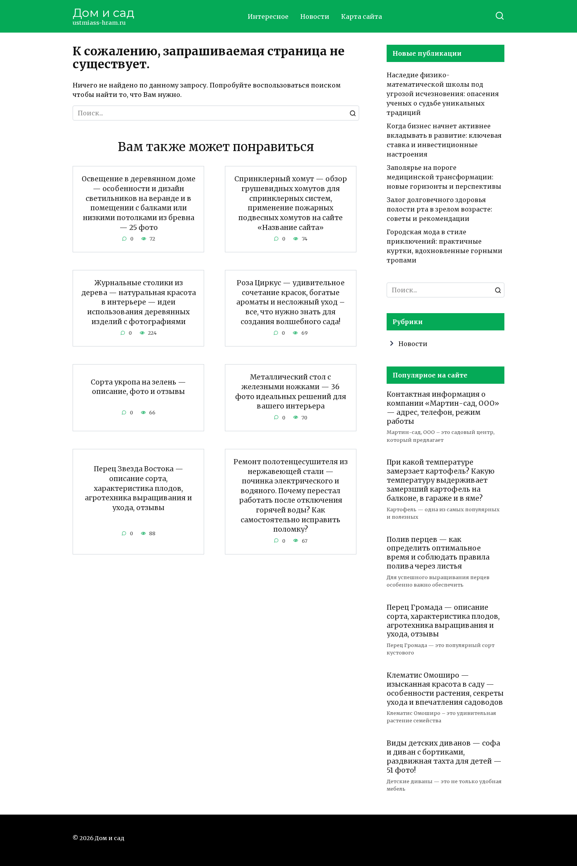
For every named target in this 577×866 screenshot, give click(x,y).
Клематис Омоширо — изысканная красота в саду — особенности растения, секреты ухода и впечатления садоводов (445, 689)
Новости (314, 16)
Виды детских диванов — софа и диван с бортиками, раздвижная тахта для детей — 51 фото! (444, 757)
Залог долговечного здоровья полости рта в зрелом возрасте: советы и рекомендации (439, 209)
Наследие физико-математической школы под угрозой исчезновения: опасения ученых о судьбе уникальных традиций (443, 94)
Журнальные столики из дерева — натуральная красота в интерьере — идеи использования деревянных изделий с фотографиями (138, 302)
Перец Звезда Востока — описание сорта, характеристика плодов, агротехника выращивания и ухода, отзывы (138, 488)
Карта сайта (361, 16)
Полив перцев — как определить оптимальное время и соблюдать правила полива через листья (438, 553)
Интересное (268, 16)
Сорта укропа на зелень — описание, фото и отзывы (138, 386)
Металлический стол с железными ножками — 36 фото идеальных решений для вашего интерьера (290, 391)
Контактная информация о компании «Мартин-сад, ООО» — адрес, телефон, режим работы (443, 408)
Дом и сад (103, 12)
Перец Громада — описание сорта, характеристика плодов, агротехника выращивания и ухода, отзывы (443, 621)
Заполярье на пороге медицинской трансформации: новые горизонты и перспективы (444, 177)
